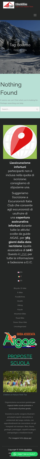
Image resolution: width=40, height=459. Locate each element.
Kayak (20, 309)
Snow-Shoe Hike (20, 322)
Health (20, 301)
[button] (24, 454)
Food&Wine (20, 297)
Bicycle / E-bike (20, 288)
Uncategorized (20, 326)
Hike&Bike (21, 4)
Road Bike (20, 318)
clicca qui (27, 438)
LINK (23, 254)
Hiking (20, 305)
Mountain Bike (20, 314)
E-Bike (20, 292)
